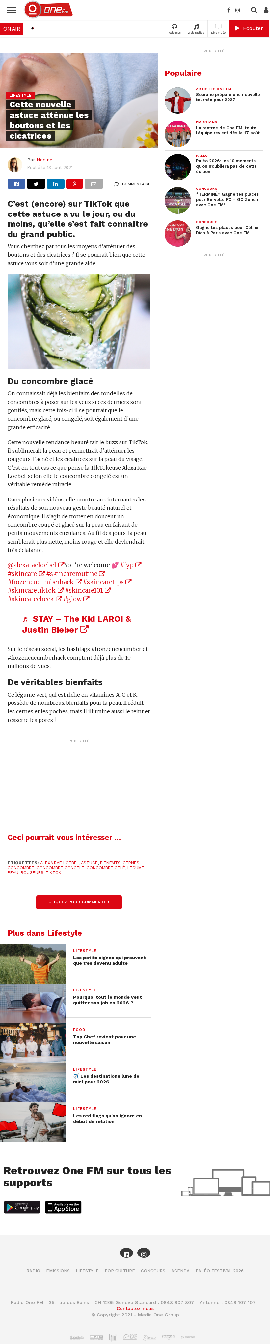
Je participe (135, 677)
